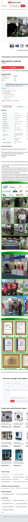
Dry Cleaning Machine (5, 481)
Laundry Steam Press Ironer (18, 481)
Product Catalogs (19, 474)
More (2, 512)
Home (2, 9)
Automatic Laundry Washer (7, 506)
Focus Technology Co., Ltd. (16, 516)
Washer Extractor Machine (21, 506)
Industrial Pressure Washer (19, 500)
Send (12, 401)
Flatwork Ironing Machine (6, 479)
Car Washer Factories (6, 500)
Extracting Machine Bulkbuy (8, 509)
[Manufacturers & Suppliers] (14, 2)
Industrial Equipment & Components (11, 9)
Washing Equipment (22, 9)
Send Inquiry (13, 67)
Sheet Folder (15, 479)
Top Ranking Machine (5, 477)
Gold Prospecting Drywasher (8, 494)
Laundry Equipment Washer (21, 503)
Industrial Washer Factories (7, 503)
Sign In (3, 100)
